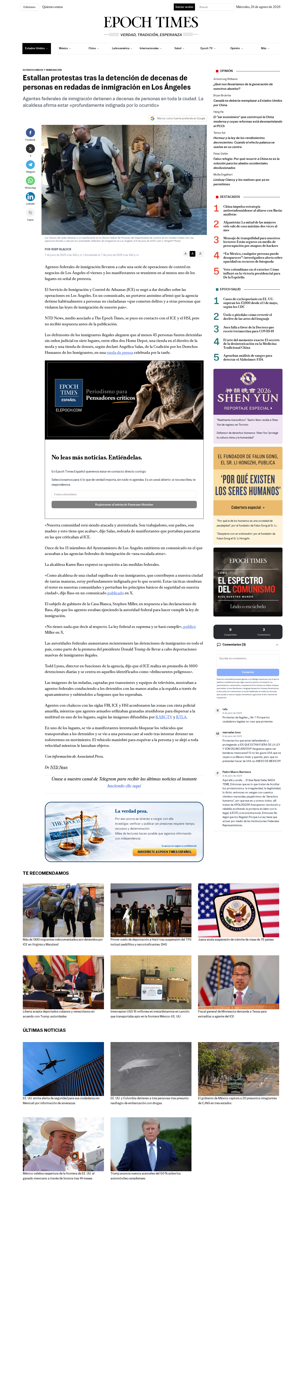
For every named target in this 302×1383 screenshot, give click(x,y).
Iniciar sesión (184, 7)
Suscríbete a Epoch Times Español (164, 852)
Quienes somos (52, 7)
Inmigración (54, 70)
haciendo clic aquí (124, 785)
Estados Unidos (33, 70)
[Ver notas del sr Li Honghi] (247, 481)
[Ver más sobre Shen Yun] (247, 392)
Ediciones (29, 7)
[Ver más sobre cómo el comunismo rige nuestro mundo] (247, 582)
